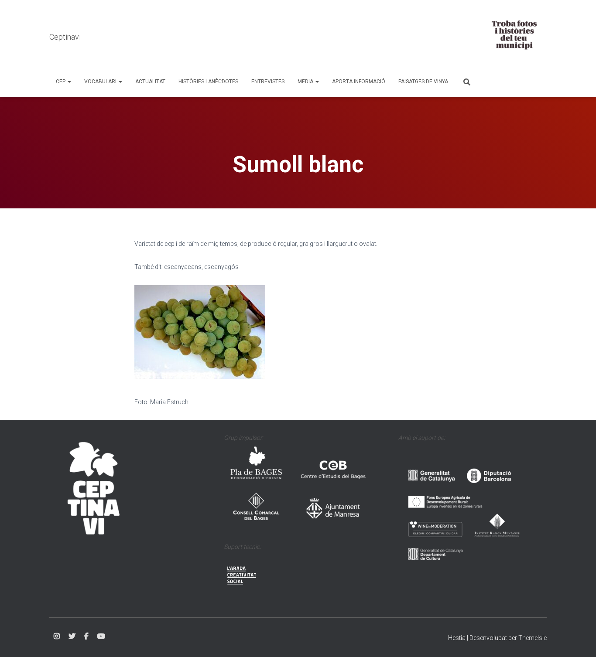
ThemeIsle (532, 637)
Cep (61, 81)
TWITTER (72, 636)
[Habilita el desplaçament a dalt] (579, 639)
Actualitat (150, 81)
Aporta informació (358, 81)
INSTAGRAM (56, 636)
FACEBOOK (86, 636)
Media (306, 81)
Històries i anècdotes (208, 81)
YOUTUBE (101, 636)
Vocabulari (101, 81)
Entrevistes (267, 81)
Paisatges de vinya (423, 81)
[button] (69, 81)
